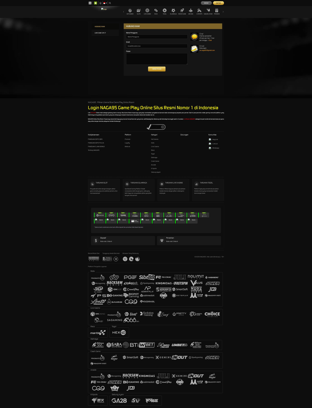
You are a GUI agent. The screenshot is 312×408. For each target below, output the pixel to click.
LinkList (215, 144)
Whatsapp (215, 148)
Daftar (218, 3)
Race (156, 14)
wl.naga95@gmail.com (207, 50)
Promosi (216, 14)
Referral (127, 146)
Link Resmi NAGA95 (189, 119)
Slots (139, 14)
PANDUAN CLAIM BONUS (96, 146)
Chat (210, 40)
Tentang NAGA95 (93, 150)
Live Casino (147, 14)
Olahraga (173, 14)
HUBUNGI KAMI (100, 26)
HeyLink (215, 139)
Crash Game (182, 14)
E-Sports (199, 14)
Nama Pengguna (131, 33)
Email (128, 42)
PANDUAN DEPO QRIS (95, 139)
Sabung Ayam (208, 14)
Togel (165, 14)
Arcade (190, 14)
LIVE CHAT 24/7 (100, 33)
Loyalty (127, 143)
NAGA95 (93, 113)
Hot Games (130, 14)
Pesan (128, 51)
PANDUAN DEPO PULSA (96, 143)
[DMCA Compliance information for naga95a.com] (156, 127)
